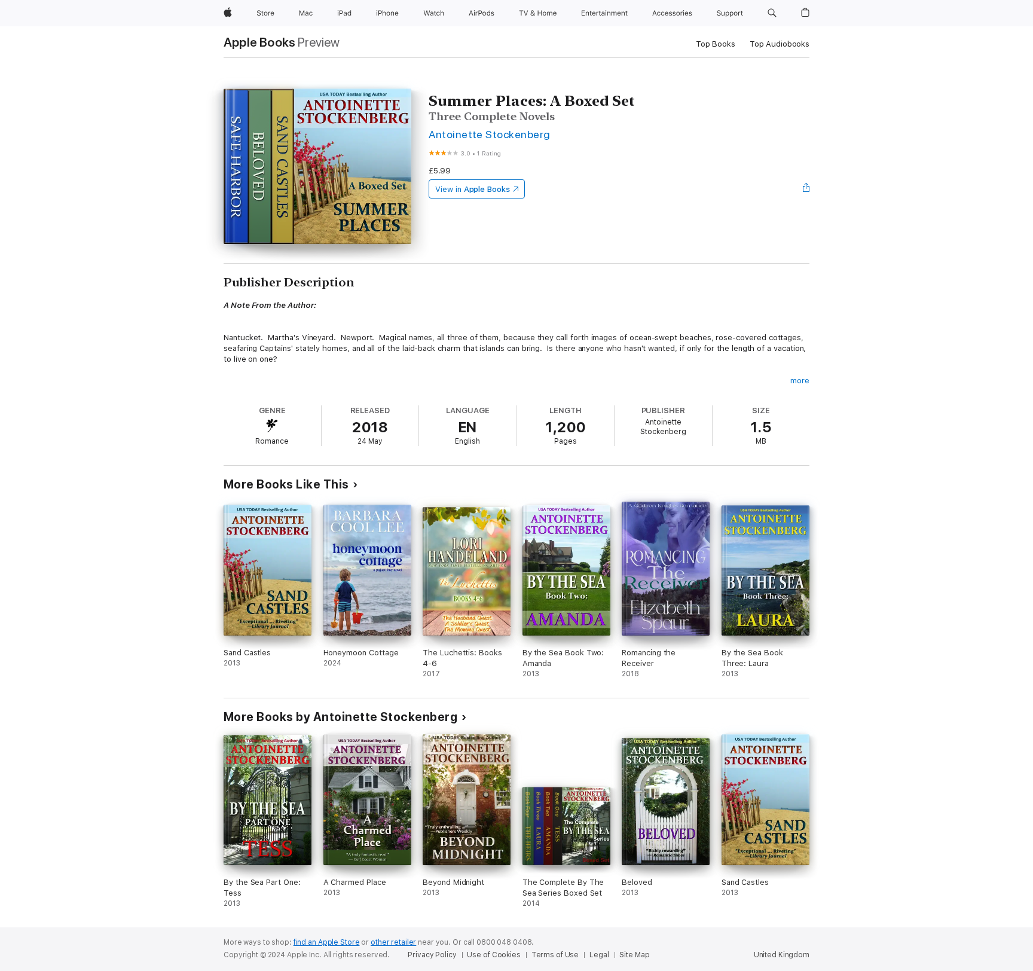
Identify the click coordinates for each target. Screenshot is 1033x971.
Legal (599, 955)
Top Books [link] (715, 43)
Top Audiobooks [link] (779, 43)
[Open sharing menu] (806, 189)
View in (472, 189)
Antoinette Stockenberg (490, 134)
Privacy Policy (432, 955)
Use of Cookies (493, 955)
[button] (772, 13)
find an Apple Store (327, 942)
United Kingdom (781, 955)
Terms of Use (555, 955)
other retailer (393, 942)
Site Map (634, 955)
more (799, 380)
